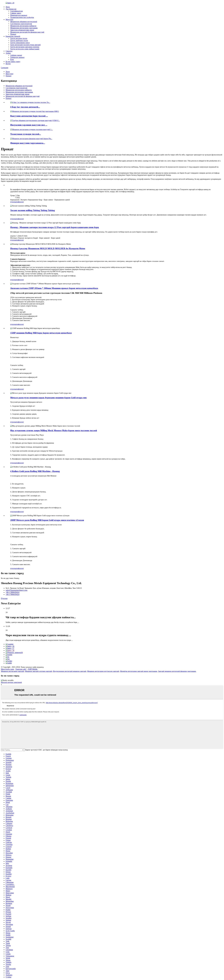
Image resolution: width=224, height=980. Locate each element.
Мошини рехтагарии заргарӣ (12, 671)
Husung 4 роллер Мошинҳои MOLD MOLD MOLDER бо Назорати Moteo (47, 248)
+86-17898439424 (12, 592)
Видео (8, 64)
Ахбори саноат (16, 55)
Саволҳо (9, 51)
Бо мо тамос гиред (13, 62)
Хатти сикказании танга (20, 43)
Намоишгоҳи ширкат (18, 15)
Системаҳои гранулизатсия (21, 24)
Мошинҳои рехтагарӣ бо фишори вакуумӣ (27, 32)
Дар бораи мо (11, 9)
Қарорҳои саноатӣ (13, 36)
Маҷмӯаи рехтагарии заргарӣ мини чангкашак (138, 671)
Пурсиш (4, 598)
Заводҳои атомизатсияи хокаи (22, 30)
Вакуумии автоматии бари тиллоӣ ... (29, 116)
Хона (8, 7)
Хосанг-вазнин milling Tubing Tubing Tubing (32, 210)
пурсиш (13, 202)
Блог (12, 59)
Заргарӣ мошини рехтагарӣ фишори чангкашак (177, 671)
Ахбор (8, 53)
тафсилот (20, 202)
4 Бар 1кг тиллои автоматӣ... (25, 107)
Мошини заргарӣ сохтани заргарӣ (38, 671)
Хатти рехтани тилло (18, 38)
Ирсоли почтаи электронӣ (11, 682)
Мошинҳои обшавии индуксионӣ (23, 22)
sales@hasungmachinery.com (16, 590)
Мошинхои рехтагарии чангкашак (24, 28)
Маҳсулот (9, 19)
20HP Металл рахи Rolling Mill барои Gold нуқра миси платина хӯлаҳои (47, 520)
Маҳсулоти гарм (7, 669)
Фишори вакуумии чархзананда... (27, 143)
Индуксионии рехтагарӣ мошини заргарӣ (69, 671)
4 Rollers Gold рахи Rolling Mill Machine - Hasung (35, 471)
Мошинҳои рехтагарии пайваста (23, 26)
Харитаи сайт (20, 669)
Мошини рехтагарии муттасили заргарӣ (103, 671)
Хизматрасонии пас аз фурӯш (22, 17)
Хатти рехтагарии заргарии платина (24, 47)
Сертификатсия (16, 11)
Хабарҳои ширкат (17, 57)
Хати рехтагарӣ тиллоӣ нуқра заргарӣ (25, 45)
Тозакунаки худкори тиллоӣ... (25, 134)
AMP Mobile (32, 669)
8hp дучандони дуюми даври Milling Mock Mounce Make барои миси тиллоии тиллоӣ (53, 430)
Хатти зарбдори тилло (19, 40)
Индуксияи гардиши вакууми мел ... (28, 125)
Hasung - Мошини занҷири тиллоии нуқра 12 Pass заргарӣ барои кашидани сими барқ (54, 227)
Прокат (13, 34)
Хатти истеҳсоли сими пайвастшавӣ (24, 49)
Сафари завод (15, 13)
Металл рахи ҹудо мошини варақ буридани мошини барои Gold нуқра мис (48, 397)
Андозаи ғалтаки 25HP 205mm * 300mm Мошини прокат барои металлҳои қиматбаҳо (54, 288)
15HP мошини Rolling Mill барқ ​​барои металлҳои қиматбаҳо (41, 333)
